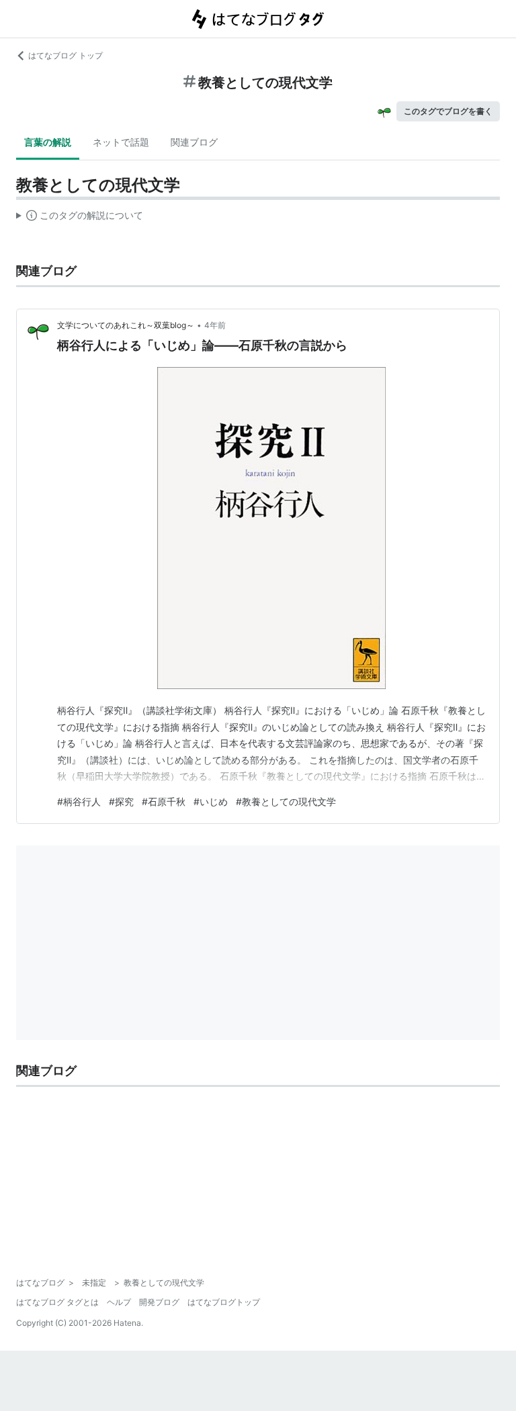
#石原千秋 (163, 801)
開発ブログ (159, 1302)
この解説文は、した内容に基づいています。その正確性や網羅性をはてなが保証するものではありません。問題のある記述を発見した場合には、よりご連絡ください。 (79, 218)
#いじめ (211, 801)
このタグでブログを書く (448, 111)
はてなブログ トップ (65, 55)
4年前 (215, 325)
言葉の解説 (47, 142)
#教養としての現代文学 (286, 801)
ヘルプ (119, 1302)
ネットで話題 (121, 142)
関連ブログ (194, 142)
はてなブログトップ (223, 1302)
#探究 (121, 801)
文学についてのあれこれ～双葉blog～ (125, 325)
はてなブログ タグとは (57, 1302)
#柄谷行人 (79, 801)
